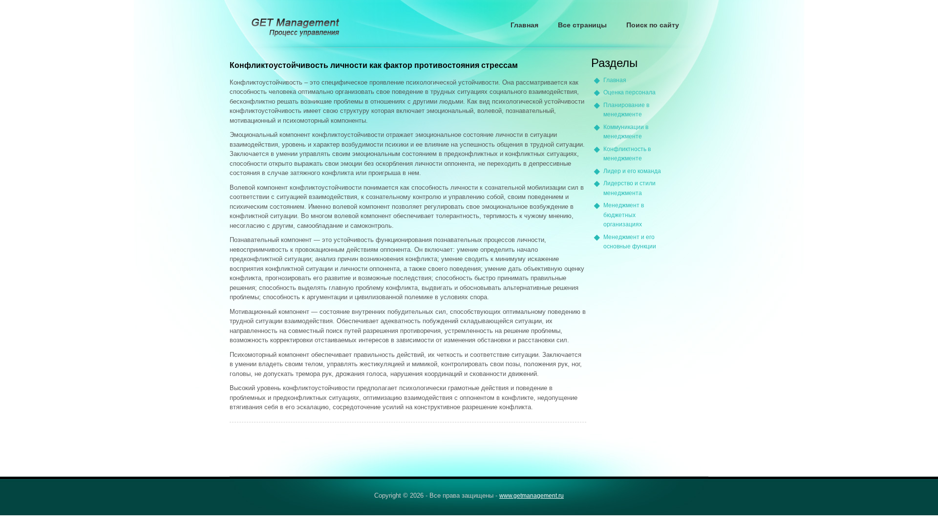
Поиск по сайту (652, 25)
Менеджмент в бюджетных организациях (623, 215)
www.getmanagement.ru (531, 495)
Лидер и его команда (632, 171)
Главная (524, 25)
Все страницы (582, 25)
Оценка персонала (629, 92)
